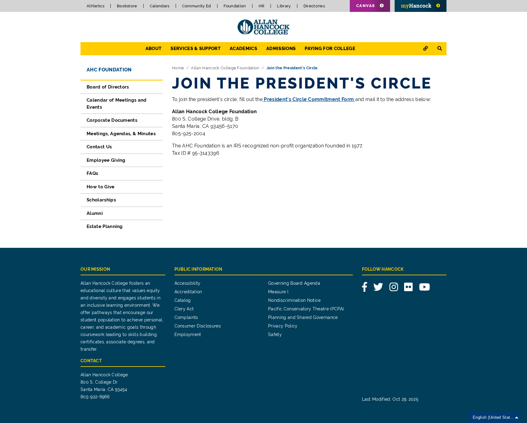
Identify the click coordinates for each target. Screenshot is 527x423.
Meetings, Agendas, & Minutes (121, 133)
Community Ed (196, 6)
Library (284, 6)
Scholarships (101, 200)
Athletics (95, 6)
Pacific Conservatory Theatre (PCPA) (306, 308)
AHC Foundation (109, 70)
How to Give (101, 187)
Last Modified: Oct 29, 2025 (390, 399)
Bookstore (127, 6)
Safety (275, 334)
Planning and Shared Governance (303, 317)
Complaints (186, 317)
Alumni (95, 213)
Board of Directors (108, 87)
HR (262, 6)
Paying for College (330, 48)
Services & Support (195, 48)
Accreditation (188, 291)
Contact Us (99, 147)
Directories (314, 6)
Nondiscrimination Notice (294, 300)
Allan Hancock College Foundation (225, 68)
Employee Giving (106, 160)
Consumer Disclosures (197, 326)
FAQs (92, 173)
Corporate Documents (112, 120)
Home (178, 68)
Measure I (278, 291)
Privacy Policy (282, 326)
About (153, 48)
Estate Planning (105, 226)
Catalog (182, 300)
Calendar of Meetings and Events (117, 103)
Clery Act (184, 308)
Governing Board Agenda (294, 283)
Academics (243, 48)
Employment (187, 334)
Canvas (365, 5)
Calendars (160, 6)
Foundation (235, 6)
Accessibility (187, 283)
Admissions (281, 48)
